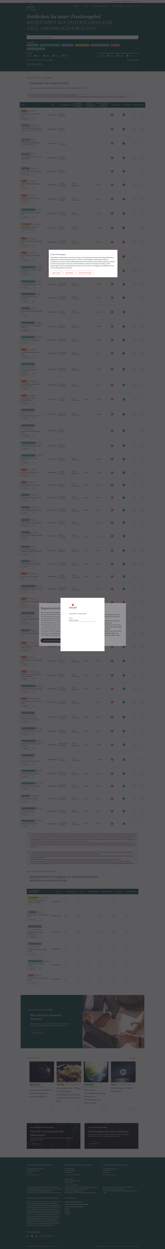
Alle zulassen (56, 273)
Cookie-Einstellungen (85, 273)
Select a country (73, 620)
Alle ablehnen (69, 273)
